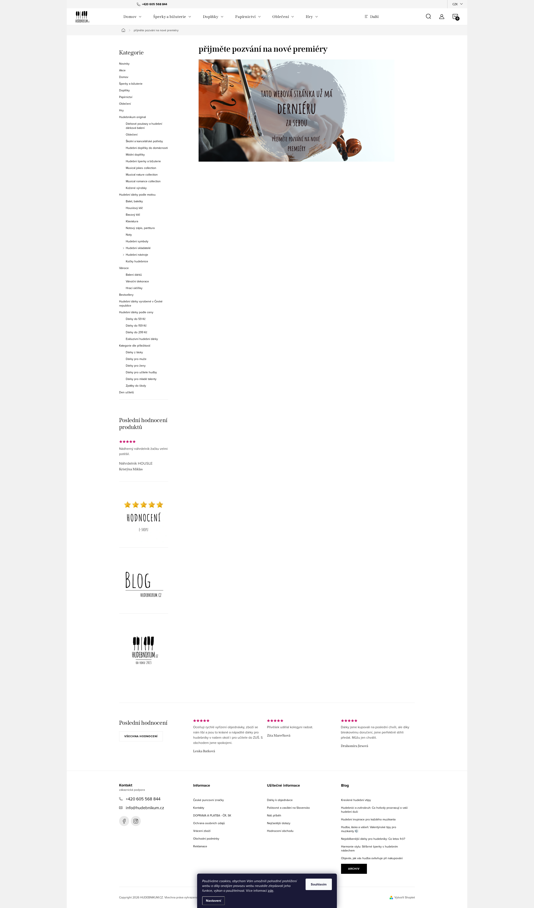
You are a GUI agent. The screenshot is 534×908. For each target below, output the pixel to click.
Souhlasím (319, 884)
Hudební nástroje (137, 255)
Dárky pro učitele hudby (141, 372)
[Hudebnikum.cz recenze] (143, 517)
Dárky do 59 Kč (136, 319)
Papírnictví (125, 97)
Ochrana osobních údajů (209, 823)
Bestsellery (126, 295)
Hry (121, 110)
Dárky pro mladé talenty (141, 379)
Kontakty (198, 808)
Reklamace (200, 846)
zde (270, 890)
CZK (455, 4)
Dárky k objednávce (280, 800)
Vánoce (124, 268)
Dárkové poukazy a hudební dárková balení (144, 126)
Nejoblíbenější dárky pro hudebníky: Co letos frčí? (373, 839)
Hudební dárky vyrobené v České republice (140, 303)
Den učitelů (126, 392)
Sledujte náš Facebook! (124, 821)
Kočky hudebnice (137, 261)
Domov (123, 77)
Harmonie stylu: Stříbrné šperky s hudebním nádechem (369, 848)
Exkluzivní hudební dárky (142, 339)
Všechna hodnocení (141, 736)
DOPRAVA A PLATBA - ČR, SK (212, 815)
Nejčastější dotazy (278, 823)
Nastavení (213, 900)
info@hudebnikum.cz (145, 808)
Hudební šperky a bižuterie (143, 161)
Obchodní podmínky (206, 838)
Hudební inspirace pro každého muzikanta (368, 819)
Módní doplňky (135, 154)
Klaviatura (132, 221)
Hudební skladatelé (138, 248)
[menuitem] (132, 16)
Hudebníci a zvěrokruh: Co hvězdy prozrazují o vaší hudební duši (374, 810)
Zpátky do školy (136, 386)
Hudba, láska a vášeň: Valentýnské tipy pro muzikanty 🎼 (368, 829)
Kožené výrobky (136, 188)
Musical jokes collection (141, 168)
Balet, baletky (134, 201)
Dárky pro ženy (136, 365)
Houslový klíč (134, 208)
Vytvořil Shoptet (404, 897)
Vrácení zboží (201, 831)
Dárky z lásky (134, 352)
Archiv (354, 869)
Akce (122, 70)
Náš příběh (274, 815)
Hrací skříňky (134, 288)
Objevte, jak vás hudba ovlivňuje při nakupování (372, 858)
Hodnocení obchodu (280, 831)
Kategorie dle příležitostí (134, 345)
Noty (129, 235)
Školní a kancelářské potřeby (144, 141)
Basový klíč (133, 215)
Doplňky (124, 90)
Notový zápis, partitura (140, 228)
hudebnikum (136, 821)
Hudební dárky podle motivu (137, 194)
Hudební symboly (137, 241)
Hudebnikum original (132, 117)
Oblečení (125, 104)
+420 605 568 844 (143, 799)
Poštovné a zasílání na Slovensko (288, 808)
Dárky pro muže (136, 359)
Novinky (124, 64)
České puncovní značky (208, 800)
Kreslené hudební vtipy (356, 800)
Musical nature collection (142, 174)
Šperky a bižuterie (130, 84)
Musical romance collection (143, 181)
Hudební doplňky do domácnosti (147, 148)
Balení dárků (134, 275)
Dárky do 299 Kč (136, 332)
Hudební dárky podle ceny (136, 312)
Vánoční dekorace (137, 281)
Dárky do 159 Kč (136, 325)
